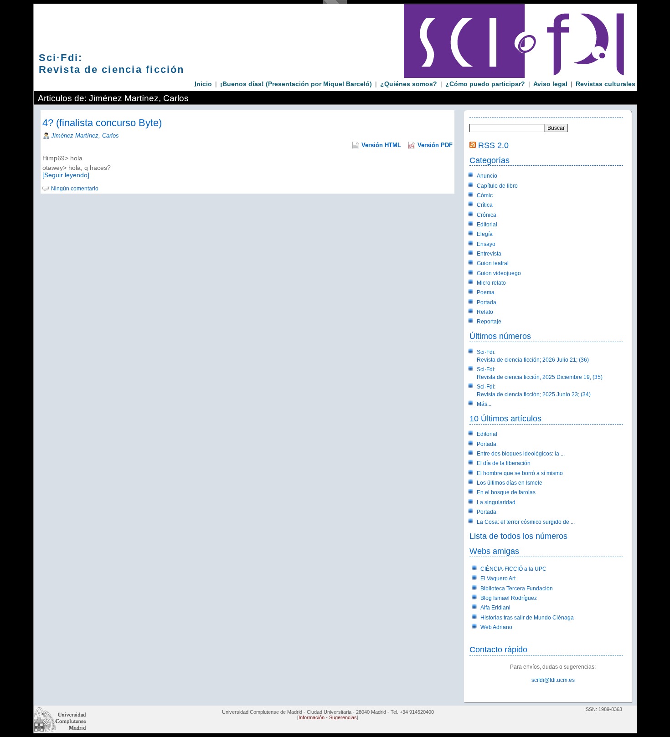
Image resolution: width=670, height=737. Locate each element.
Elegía (485, 234)
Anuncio (487, 176)
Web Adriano (496, 627)
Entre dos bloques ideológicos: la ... (521, 453)
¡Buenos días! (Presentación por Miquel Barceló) (296, 83)
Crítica (485, 205)
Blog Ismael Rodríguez (508, 598)
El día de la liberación (504, 463)
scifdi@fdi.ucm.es (553, 680)
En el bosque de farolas (506, 492)
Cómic (485, 195)
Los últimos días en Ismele (509, 483)
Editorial (487, 224)
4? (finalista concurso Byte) (102, 122)
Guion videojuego (499, 273)
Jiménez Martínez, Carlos (85, 135)
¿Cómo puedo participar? (485, 83)
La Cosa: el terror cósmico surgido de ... (526, 522)
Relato (485, 312)
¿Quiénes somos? (408, 83)
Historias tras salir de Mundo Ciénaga (527, 617)
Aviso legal (550, 83)
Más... (484, 404)
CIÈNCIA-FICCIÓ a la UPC (513, 569)
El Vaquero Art (497, 578)
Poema (486, 292)
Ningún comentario (74, 188)
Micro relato (491, 283)
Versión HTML (381, 145)
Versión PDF (435, 145)
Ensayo (486, 244)
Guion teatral (493, 263)
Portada (486, 302)
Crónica (486, 215)
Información (312, 717)
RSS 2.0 (493, 145)
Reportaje (489, 321)
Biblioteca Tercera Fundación (516, 588)
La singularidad (496, 502)
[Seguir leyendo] (65, 175)
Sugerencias (343, 717)
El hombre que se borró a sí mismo (520, 473)
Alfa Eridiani (495, 607)
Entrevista (489, 254)
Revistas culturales (605, 83)
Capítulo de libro (497, 186)
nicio (203, 83)
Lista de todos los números (518, 536)
